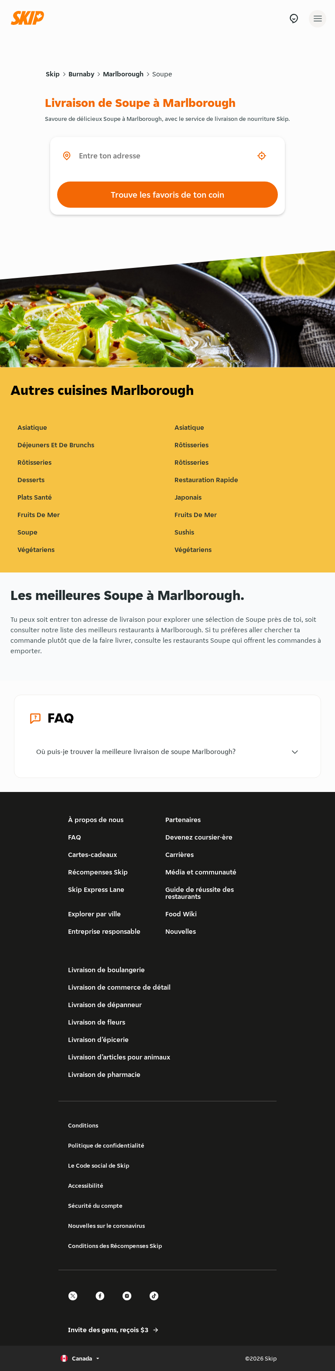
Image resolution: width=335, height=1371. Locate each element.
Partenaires (183, 819)
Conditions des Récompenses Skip (115, 1246)
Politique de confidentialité (106, 1145)
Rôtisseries (191, 444)
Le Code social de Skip (98, 1165)
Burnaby (81, 74)
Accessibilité (85, 1185)
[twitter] (75, 1303)
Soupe (162, 74)
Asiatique (32, 427)
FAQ (74, 837)
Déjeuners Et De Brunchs (55, 444)
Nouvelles (180, 931)
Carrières (179, 854)
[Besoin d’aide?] (294, 18)
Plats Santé (34, 497)
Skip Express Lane (96, 889)
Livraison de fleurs (96, 1022)
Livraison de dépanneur (105, 1004)
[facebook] (102, 1303)
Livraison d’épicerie (98, 1039)
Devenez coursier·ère (198, 837)
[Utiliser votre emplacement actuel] (261, 156)
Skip (53, 74)
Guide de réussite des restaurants (199, 893)
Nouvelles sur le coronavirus (106, 1226)
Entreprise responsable (104, 931)
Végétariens (36, 549)
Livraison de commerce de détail (119, 987)
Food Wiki (181, 914)
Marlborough (123, 74)
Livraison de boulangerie (106, 969)
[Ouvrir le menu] (317, 18)
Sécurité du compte (95, 1206)
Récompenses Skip (98, 872)
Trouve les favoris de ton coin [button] (167, 194)
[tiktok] (156, 1303)
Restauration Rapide (206, 479)
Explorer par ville (94, 914)
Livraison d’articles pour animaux (119, 1057)
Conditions (83, 1125)
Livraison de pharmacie (104, 1074)
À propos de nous (95, 819)
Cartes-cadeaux (92, 854)
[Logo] (30, 18)
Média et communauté (200, 872)
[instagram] (129, 1303)
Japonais (188, 497)
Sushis (184, 532)
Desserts (30, 479)
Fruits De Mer (38, 514)
